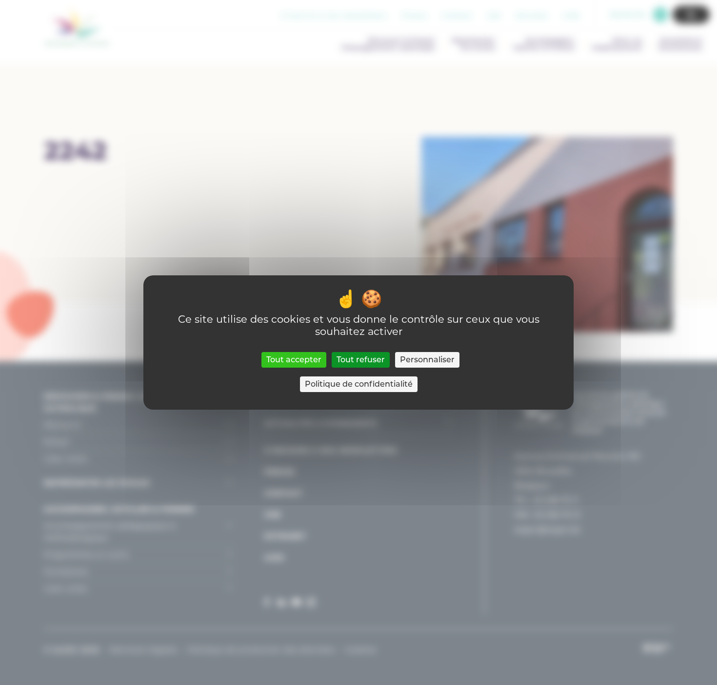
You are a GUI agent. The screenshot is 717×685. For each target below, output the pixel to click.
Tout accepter (293, 359)
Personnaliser (427, 359)
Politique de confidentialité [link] (359, 384)
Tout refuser (361, 359)
